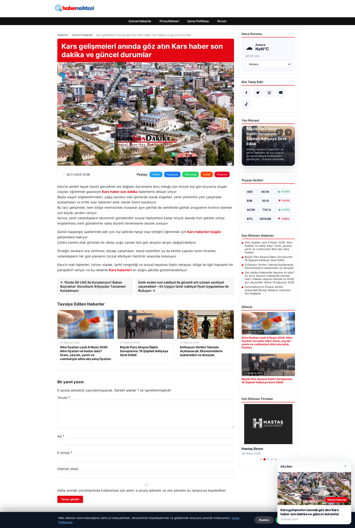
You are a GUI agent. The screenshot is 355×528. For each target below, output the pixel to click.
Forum (221, 21)
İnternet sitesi (67, 469)
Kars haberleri (120, 270)
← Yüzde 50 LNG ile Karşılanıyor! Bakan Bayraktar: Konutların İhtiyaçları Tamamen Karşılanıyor (93, 286)
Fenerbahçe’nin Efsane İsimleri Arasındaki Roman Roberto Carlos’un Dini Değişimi (268, 290)
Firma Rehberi (169, 21)
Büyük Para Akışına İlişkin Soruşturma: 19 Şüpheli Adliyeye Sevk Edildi (269, 258)
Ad (60, 436)
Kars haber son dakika (119, 192)
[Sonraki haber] (288, 132)
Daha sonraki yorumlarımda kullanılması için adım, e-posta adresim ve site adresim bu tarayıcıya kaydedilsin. (141, 490)
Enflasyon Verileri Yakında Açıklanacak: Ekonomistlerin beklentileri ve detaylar (269, 266)
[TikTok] (246, 104)
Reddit (206, 174)
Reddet (264, 520)
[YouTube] (281, 92)
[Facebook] (246, 92)
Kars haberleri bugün (204, 232)
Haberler (62, 35)
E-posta (64, 452)
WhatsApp (190, 174)
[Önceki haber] (279, 132)
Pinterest (222, 174)
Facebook (172, 174)
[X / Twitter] (258, 92)
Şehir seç (253, 56)
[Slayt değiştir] (261, 459)
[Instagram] (269, 92)
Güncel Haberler (140, 21)
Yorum (63, 398)
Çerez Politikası (198, 21)
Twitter (156, 174)
